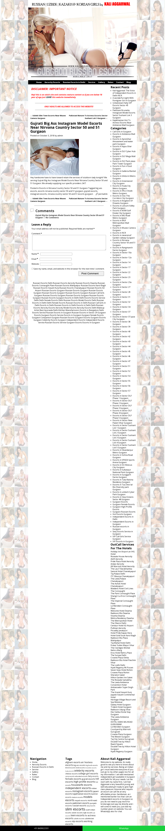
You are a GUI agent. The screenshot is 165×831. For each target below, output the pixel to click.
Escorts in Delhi (72, 297)
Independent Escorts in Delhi (123, 517)
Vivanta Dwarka (118, 615)
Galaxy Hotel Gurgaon (121, 704)
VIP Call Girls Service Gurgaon (122, 537)
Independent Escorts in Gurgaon (123, 522)
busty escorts (69, 771)
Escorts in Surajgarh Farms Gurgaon (122, 475)
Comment (37, 233)
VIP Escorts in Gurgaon (123, 541)
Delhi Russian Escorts (68, 300)
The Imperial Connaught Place (122, 602)
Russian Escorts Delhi (42, 283)
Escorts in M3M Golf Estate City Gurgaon (122, 211)
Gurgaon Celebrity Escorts (45, 320)
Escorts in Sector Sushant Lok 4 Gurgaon (124, 441)
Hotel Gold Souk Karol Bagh (123, 635)
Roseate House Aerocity (121, 556)
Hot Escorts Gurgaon (122, 514)
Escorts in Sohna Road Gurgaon (123, 456)
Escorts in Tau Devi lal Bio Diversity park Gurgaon (123, 487)
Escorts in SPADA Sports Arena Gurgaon (124, 461)
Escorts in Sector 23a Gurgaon (122, 283)
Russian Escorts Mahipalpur (67, 285)
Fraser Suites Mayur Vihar (122, 645)
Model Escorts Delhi (87, 300)
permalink (103, 194)
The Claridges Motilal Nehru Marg (120, 649)
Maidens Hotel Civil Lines (122, 588)
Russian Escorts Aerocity (64, 283)
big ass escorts (79, 765)
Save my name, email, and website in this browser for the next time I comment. (69, 268)
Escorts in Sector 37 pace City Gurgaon (124, 317)
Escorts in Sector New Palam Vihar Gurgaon (122, 421)
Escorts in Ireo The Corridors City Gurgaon (123, 197)
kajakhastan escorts (81, 794)
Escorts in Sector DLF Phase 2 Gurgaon (122, 401)
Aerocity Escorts (52, 82)
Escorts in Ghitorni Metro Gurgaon (124, 177)
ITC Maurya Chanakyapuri (122, 576)
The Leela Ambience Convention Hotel (120, 683)
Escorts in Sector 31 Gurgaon (121, 298)
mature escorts (77, 797)
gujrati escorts (90, 191)
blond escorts (70, 768)
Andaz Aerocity (117, 564)
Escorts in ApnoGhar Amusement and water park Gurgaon (123, 141)
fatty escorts (93, 776)
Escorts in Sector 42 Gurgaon (121, 337)
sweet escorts (77, 813)
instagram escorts (38, 194)
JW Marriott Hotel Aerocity (123, 566)
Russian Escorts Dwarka (86, 283)
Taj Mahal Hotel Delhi (120, 643)
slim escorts (75, 809)
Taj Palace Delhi (118, 573)
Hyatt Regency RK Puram (122, 667)
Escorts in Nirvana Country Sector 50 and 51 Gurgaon (63, 188)
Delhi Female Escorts (48, 300)
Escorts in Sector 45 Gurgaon (121, 352)
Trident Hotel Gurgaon (121, 707)
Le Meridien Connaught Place (121, 607)
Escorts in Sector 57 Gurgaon (121, 392)
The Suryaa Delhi (118, 655)
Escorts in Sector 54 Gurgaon (121, 377)
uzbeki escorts (79, 818)
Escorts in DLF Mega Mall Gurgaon (124, 157)
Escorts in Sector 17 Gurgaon (121, 268)
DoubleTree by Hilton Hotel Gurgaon (123, 747)
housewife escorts (81, 784)
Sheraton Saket (118, 675)
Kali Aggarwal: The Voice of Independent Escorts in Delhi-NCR (124, 93)
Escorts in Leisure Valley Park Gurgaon (123, 206)
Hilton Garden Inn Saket (121, 677)
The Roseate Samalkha (121, 680)
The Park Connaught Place (123, 593)
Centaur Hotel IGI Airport (122, 625)
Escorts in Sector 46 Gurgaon (121, 357)
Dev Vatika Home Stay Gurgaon (121, 713)
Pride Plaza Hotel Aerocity (122, 561)
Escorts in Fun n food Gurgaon (122, 167)
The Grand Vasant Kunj (121, 692)
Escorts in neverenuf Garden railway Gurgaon (124, 236)
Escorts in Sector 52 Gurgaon (121, 372)
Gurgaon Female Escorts (124, 504)
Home (39, 82)
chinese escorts (71, 773)
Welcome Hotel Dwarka (121, 610)
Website (35, 264)
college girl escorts (88, 773)
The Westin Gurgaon (120, 736)
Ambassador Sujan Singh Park (122, 688)
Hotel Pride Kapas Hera (121, 633)
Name (35, 254)
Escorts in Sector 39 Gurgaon (121, 327)
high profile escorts (84, 781)
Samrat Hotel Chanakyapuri (123, 571)
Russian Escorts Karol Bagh (93, 285)
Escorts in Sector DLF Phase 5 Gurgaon (122, 416)
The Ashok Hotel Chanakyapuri (118, 584)
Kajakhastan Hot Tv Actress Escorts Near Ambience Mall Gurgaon (123, 123)
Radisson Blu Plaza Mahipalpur (119, 639)
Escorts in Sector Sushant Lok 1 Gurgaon (124, 426)
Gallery (101, 82)
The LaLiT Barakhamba (121, 568)
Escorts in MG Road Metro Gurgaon (121, 216)
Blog (128, 82)
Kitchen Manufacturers (68, 310)
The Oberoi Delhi (118, 623)
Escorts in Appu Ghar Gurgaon (122, 147)
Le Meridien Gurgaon (120, 726)
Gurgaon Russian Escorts (63, 317)
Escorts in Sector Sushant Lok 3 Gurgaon (124, 436)
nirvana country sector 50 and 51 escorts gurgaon (70, 194)
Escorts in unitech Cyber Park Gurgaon (123, 493)
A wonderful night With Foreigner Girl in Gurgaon (124, 99)
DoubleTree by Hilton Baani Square (120, 742)
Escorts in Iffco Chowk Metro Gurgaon (123, 192)
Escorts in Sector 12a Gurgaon (122, 258)
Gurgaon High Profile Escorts (122, 508)
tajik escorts (88, 813)
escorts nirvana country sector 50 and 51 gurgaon (60, 191)
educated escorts (81, 776)
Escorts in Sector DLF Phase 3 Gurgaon (122, 406)
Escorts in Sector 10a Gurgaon (122, 253)
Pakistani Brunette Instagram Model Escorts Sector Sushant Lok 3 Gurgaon (124, 114)
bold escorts (80, 768)
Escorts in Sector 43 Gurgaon (121, 342)
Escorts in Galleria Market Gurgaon (124, 172)
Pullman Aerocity (118, 628)
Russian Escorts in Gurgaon (58, 312)
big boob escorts (92, 765)
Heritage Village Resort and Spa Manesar (123, 700)
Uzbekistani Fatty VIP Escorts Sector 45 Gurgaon (122, 105)
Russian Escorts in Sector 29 (84, 312)
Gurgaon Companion (41, 317)
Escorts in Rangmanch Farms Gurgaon (123, 248)
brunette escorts (90, 768)
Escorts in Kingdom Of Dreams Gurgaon (123, 201)
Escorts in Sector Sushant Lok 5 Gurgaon (124, 446)
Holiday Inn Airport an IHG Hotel (123, 552)
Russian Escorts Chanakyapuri (73, 288)
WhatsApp (124, 828)
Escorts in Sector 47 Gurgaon (121, 362)
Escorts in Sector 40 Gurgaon (121, 332)
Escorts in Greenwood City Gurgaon (122, 182)
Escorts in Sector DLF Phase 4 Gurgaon (122, 411)
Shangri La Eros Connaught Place (123, 597)
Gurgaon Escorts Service (52, 315)
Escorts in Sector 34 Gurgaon (121, 308)
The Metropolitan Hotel (121, 620)
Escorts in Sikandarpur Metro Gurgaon (123, 451)
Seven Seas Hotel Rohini (122, 670)
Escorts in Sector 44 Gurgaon (121, 347)
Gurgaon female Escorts (93, 315)
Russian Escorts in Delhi (74, 82)
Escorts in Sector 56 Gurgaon (121, 387)
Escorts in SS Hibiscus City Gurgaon (122, 466)
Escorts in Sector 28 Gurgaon (121, 293)
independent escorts (78, 788)
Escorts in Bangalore (89, 310)
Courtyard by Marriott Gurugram (121, 730)
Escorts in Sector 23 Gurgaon (121, 278)
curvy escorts (69, 776)
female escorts (73, 778)
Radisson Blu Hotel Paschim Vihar (123, 661)
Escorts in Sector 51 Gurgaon (121, 367)
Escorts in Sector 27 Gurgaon (121, 288)
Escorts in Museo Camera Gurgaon (124, 229)
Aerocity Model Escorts (66, 307)
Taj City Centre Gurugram (122, 739)
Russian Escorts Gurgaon (53, 290)
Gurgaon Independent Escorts (71, 320)
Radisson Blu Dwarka (120, 613)
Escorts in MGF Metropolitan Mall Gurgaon (121, 223)
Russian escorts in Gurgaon (121, 527)
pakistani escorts (80, 803)
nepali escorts (81, 800)
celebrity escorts (84, 770)
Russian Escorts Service (55, 322)
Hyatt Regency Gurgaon (121, 751)
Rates (110, 82)
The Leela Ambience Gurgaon (120, 718)
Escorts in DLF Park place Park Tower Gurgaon (124, 162)
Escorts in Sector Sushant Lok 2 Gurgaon (124, 431)
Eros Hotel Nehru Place (121, 652)
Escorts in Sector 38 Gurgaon (121, 322)
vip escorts (77, 821)
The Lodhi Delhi (118, 665)
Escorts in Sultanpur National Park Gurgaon (123, 470)
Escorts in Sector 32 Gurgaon (121, 303)
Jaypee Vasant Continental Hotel (123, 695)
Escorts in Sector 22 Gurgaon (121, 273)
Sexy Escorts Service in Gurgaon (123, 532)
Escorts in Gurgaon (72, 315)
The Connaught (118, 591)
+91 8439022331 (41, 828)
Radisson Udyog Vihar (121, 709)
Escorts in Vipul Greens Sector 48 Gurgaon (123, 498)
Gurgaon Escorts (82, 317)
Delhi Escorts (85, 297)
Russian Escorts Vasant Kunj (46, 288)
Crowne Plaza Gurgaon (121, 734)
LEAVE (49, 97)
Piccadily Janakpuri (119, 630)
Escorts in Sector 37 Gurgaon (121, 312)
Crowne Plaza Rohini (120, 672)
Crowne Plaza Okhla (120, 657)
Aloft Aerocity (117, 559)
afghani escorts (73, 762)
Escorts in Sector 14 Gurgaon (121, 263)
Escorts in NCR (119, 232)
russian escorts (79, 805)
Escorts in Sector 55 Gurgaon (121, 382)
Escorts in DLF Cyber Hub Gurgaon (124, 152)
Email (35, 259)
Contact (120, 82)
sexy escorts (91, 806)
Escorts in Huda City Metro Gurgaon (122, 187)
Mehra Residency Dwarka (122, 618)
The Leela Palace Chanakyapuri (118, 579)
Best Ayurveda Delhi (49, 310)
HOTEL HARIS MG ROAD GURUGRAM (122, 723)
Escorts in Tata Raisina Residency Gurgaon (123, 480)
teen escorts (78, 815)
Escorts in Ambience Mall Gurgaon (124, 135)
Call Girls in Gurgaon (122, 131)
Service (91, 82)
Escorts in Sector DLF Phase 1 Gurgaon (122, 397)
